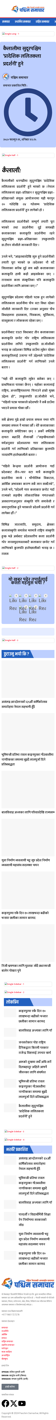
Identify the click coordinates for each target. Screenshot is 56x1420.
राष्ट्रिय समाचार (42, 21)
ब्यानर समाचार (4, 695)
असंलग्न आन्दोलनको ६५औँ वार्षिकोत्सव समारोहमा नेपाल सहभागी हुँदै (24, 704)
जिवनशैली (4, 748)
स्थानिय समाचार (23, 21)
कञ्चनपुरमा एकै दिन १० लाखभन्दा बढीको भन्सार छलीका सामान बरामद (25, 915)
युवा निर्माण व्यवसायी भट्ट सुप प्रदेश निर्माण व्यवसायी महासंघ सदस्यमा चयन (26, 863)
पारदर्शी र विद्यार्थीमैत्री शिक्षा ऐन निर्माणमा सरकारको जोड (35, 1220)
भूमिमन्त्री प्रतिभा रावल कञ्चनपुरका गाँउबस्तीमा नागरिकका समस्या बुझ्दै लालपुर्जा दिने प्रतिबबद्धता (28, 759)
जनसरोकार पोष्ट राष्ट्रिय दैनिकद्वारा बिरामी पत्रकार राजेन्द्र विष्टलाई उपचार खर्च (35, 1047)
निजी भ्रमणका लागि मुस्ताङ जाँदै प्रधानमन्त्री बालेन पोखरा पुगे (26, 968)
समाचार (6, 21)
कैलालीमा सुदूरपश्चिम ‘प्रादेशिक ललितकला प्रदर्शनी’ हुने (31, 1111)
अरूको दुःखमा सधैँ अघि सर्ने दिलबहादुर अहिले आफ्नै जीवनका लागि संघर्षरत (35, 1067)
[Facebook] (5, 1403)
